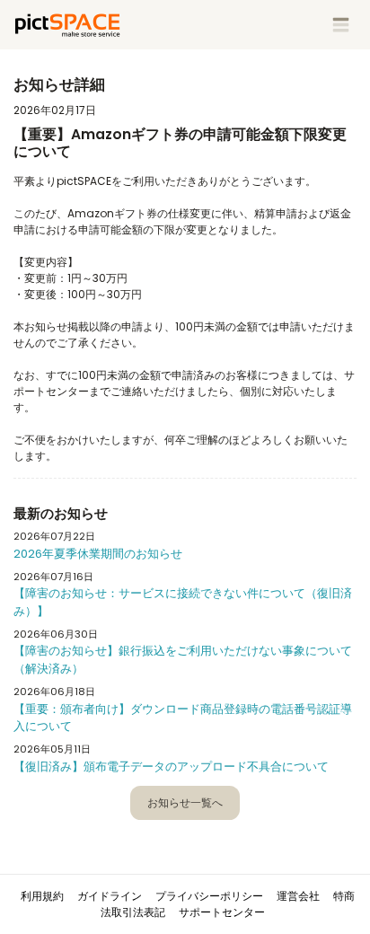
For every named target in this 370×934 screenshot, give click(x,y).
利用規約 (42, 895)
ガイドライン (109, 895)
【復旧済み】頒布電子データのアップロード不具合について (171, 766)
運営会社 (298, 895)
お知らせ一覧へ (185, 802)
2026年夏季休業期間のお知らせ (97, 553)
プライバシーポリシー (209, 895)
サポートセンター (222, 912)
